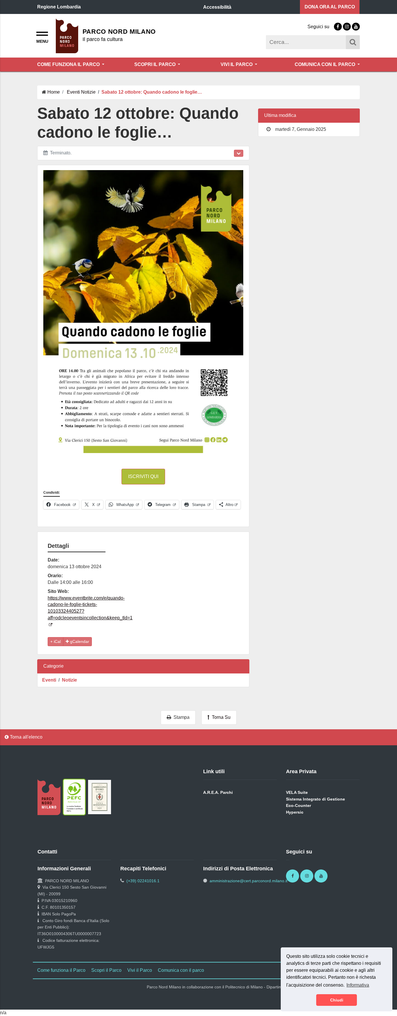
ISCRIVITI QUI (143, 476)
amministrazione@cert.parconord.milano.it (248, 880)
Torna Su (220, 717)
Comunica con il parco (325, 64)
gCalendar (79, 641)
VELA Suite (297, 792)
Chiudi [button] (336, 1000)
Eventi (49, 680)
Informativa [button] (357, 985)
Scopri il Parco (155, 64)
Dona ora (330, 6)
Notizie (69, 680)
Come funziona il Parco (69, 64)
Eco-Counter (298, 805)
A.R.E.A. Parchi (218, 792)
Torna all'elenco (25, 737)
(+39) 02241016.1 (143, 880)
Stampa (180, 717)
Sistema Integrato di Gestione (315, 799)
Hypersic (294, 812)
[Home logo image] (67, 35)
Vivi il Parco (237, 64)
